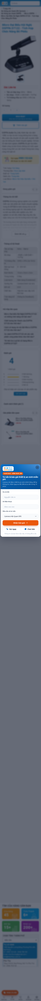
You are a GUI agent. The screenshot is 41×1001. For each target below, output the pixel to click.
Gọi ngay (12, 529)
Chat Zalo (31, 529)
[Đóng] (37, 467)
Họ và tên (6, 492)
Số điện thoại (7, 502)
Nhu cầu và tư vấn (9, 511)
